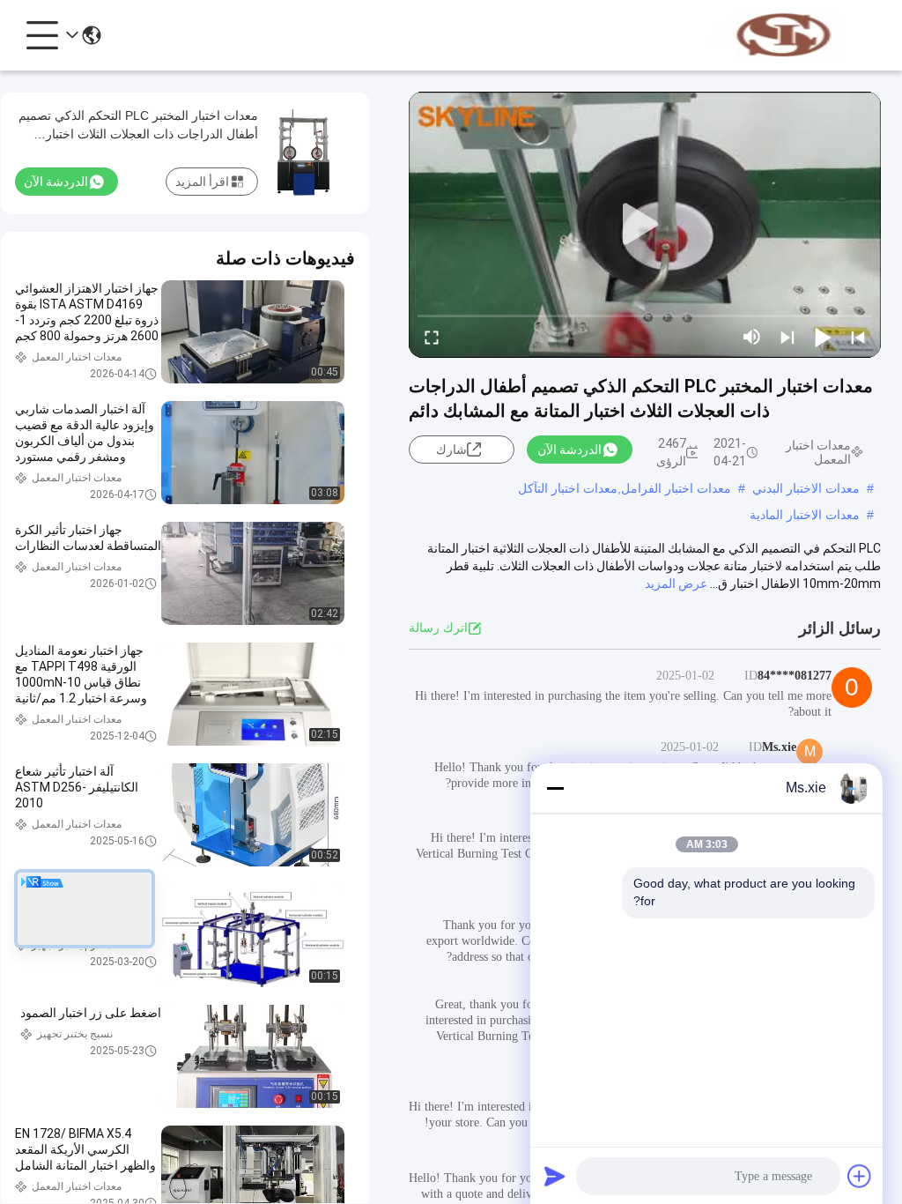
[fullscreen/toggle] (431, 336)
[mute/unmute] (752, 336)
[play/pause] (822, 336)
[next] (787, 336)
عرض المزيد (676, 583)
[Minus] (555, 788)
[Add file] (859, 1175)
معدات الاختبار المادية (805, 515)
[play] (645, 225)
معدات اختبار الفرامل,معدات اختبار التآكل (624, 488)
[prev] (858, 336)
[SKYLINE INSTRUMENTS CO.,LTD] (784, 35)
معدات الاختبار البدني (806, 488)
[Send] (555, 1175)
